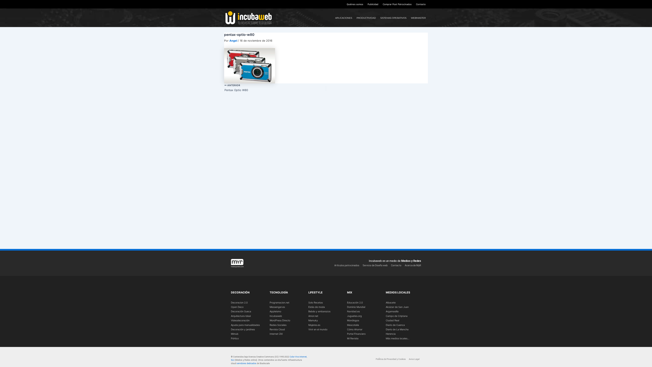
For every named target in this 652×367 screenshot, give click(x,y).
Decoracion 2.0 (239, 302)
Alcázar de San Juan (397, 306)
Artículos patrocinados (346, 265)
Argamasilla (392, 311)
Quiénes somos (355, 4)
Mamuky (313, 320)
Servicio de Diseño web (375, 265)
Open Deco (237, 306)
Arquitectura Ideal (241, 315)
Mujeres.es (314, 325)
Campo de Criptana (397, 315)
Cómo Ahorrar (354, 329)
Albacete (391, 302)
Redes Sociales (278, 325)
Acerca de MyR (413, 265)
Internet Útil (276, 333)
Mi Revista (352, 338)
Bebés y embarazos (319, 311)
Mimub (234, 333)
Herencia (391, 333)
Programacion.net (279, 302)
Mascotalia (353, 325)
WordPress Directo (280, 320)
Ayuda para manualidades (245, 325)
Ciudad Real (392, 320)
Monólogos (353, 320)
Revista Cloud (277, 329)
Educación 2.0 (355, 302)
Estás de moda (316, 306)
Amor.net (313, 315)
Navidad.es (353, 311)
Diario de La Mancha (397, 329)
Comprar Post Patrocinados (397, 4)
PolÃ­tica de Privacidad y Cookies (391, 359)
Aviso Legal (414, 359)
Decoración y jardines (243, 329)
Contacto (421, 4)
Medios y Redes (411, 261)
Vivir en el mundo (317, 329)
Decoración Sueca (241, 311)
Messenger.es (277, 306)
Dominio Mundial (356, 306)
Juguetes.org (354, 315)
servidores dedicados (246, 363)
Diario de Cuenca (395, 325)
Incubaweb (276, 315)
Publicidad (373, 4)
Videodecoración (240, 320)
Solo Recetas (315, 302)
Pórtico (235, 338)
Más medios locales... (397, 338)
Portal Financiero (356, 333)
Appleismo (275, 311)
